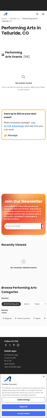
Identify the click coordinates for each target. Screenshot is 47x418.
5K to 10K (8, 361)
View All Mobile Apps (12, 367)
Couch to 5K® (10, 358)
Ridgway (8, 318)
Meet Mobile (9, 364)
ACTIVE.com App (11, 355)
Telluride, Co (14, 18)
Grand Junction (23, 318)
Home (4, 18)
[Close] (43, 376)
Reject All (23, 407)
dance (26, 304)
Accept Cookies (23, 413)
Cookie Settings (23, 400)
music (37, 304)
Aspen (38, 318)
